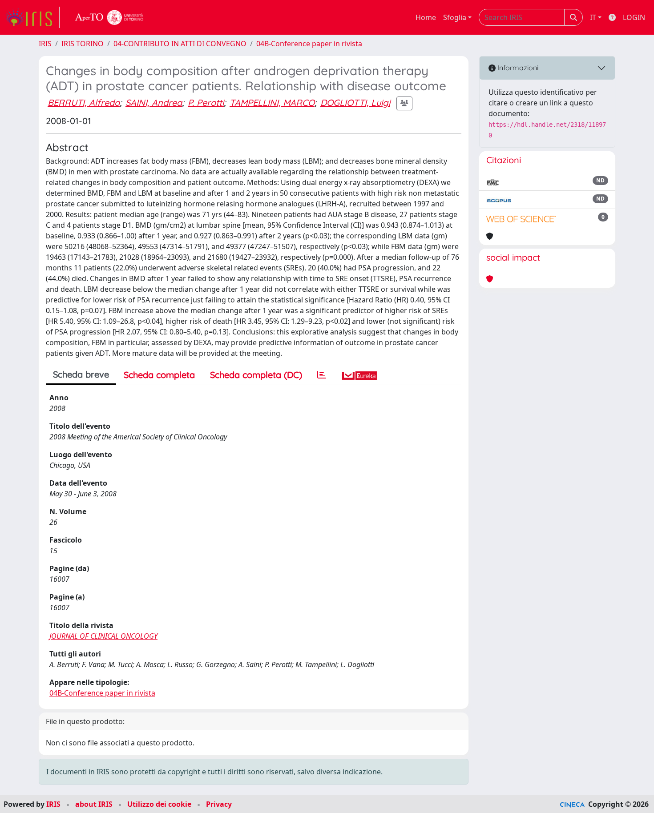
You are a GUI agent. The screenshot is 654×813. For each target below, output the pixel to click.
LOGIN (634, 17)
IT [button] (593, 17)
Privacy (219, 804)
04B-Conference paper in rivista (309, 43)
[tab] (322, 375)
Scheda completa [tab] (159, 374)
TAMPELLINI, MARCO (272, 102)
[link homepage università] (109, 17)
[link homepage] (32, 17)
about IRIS (94, 804)
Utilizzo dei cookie (159, 804)
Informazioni (517, 67)
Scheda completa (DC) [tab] (256, 374)
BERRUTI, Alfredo (84, 102)
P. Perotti (206, 102)
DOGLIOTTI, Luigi (355, 102)
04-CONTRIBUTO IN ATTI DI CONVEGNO (179, 43)
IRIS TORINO (82, 43)
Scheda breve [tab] (81, 374)
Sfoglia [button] (454, 17)
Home (426, 17)
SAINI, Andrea (153, 102)
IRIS (45, 43)
